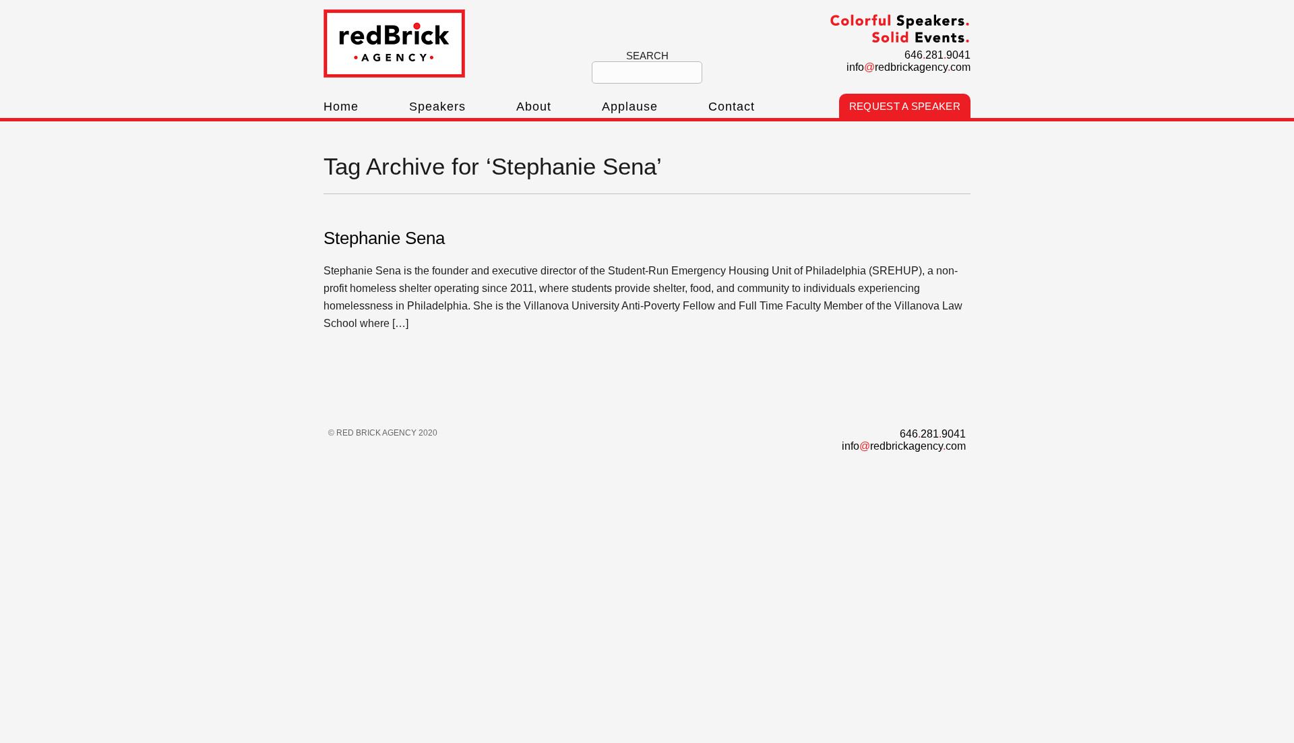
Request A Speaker (904, 106)
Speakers (437, 106)
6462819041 (937, 55)
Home (341, 106)
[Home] (394, 74)
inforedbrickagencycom (908, 67)
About (533, 106)
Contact (731, 106)
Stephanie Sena (384, 238)
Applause (630, 106)
